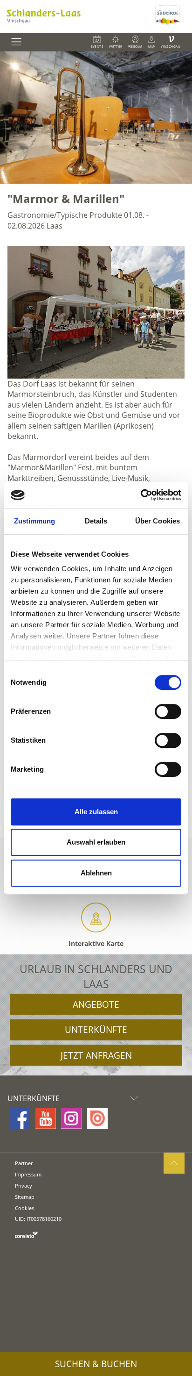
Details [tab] (96, 521)
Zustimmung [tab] (34, 521)
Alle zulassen (96, 812)
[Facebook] (19, 1118)
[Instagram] (71, 1118)
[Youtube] (45, 1118)
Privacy (23, 1185)
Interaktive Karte (96, 943)
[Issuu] (97, 1118)
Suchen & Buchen (96, 1364)
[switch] (168, 711)
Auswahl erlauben (96, 842)
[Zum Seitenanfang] (174, 1163)
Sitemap (24, 1196)
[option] (96, 117)
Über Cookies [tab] (157, 521)
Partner (24, 1163)
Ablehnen (96, 873)
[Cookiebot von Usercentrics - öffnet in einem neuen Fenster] (140, 495)
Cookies (24, 1207)
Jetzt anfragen (96, 1055)
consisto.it (26, 1234)
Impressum (28, 1174)
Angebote (96, 1004)
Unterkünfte (96, 1030)
